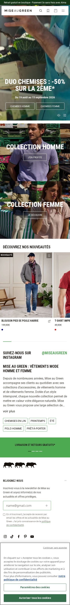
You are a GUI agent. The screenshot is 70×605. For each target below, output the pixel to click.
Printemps (38, 421)
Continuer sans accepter (55, 547)
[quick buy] (49, 321)
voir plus (9, 411)
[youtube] (32, 536)
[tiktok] (12, 536)
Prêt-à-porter (36, 428)
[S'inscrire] (46, 505)
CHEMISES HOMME (20, 106)
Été (52, 421)
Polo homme (13, 428)
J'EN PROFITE (35, 157)
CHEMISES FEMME (50, 106)
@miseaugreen (54, 353)
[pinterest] (25, 536)
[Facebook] (18, 536)
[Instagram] (5, 536)
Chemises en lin (15, 421)
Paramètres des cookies (35, 587)
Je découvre (35, 214)
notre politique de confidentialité (34, 577)
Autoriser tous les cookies (35, 598)
